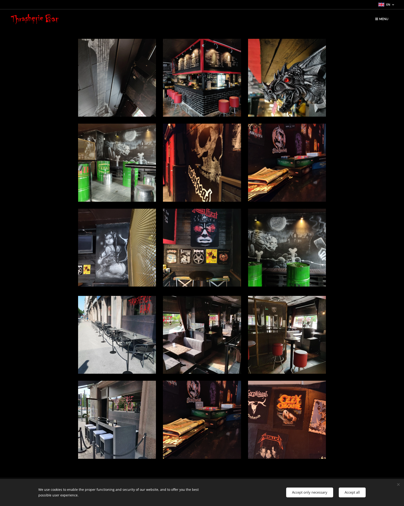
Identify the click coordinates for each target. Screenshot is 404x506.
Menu (383, 19)
